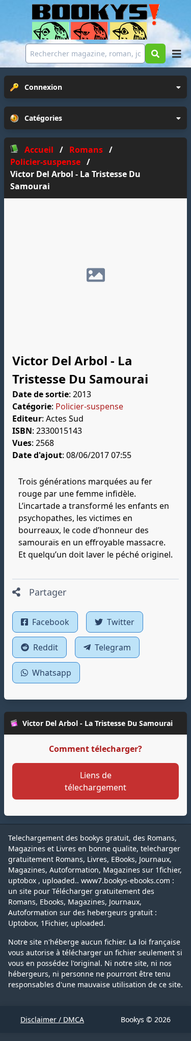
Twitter (119, 622)
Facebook (49, 622)
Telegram (112, 647)
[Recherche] (155, 53)
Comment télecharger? (95, 748)
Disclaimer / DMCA (52, 1019)
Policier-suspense (89, 406)
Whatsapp (50, 672)
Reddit (44, 647)
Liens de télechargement (95, 781)
